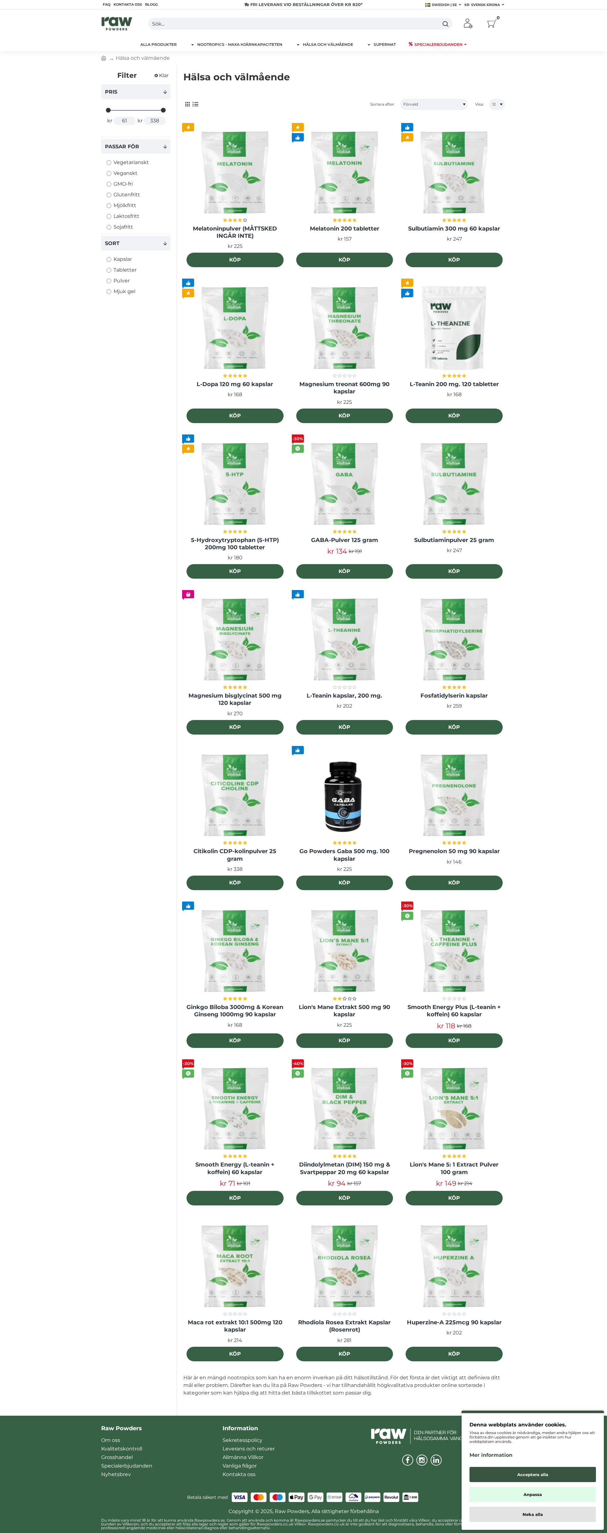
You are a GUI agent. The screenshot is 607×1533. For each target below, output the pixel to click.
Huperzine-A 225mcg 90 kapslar (454, 1322)
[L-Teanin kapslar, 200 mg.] (345, 640)
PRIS (111, 92)
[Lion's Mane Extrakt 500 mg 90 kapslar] (345, 951)
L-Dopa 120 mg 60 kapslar (235, 384)
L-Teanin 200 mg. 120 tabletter (454, 384)
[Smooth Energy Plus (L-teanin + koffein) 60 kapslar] (454, 951)
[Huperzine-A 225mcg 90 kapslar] (454, 1266)
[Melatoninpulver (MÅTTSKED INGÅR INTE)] (235, 173)
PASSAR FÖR (122, 147)
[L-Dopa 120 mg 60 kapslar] (235, 328)
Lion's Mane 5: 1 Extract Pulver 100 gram (454, 1168)
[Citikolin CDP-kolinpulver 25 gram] (235, 796)
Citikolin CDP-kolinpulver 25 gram (234, 855)
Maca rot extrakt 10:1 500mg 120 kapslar (235, 1326)
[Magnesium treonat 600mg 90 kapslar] (345, 328)
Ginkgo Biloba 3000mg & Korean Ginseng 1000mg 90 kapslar (235, 1011)
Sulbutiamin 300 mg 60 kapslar (454, 228)
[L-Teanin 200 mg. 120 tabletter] (454, 328)
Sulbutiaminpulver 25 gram (454, 540)
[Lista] (195, 104)
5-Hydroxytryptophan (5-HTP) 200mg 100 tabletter (235, 544)
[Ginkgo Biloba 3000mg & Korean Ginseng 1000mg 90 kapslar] (235, 951)
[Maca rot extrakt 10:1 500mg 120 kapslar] (235, 1266)
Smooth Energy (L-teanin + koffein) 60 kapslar (234, 1168)
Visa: (479, 104)
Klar (164, 75)
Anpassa (533, 1494)
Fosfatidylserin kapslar (454, 695)
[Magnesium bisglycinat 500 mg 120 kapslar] (235, 640)
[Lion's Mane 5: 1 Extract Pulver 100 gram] (454, 1109)
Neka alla (533, 1514)
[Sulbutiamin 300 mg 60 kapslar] (454, 173)
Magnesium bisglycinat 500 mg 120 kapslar (235, 699)
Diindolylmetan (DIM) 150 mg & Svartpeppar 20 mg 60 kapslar (344, 1168)
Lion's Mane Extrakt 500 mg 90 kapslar (344, 1011)
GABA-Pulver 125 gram (344, 540)
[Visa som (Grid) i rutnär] (187, 104)
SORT (112, 243)
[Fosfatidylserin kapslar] (454, 640)
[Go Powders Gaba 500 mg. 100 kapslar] (345, 796)
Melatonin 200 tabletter (344, 228)
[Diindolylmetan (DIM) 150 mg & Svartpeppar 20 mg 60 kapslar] (345, 1109)
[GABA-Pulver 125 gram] (345, 484)
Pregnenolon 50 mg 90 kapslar (454, 851)
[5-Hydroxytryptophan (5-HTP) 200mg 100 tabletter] (235, 484)
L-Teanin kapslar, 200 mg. (344, 695)
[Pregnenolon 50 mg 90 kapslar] (454, 796)
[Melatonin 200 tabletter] (345, 173)
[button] (235, 260)
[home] (103, 57)
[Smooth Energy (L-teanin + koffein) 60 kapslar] (235, 1109)
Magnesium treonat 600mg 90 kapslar (344, 388)
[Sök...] (445, 24)
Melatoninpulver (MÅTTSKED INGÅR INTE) (235, 232)
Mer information (490, 1455)
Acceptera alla (532, 1474)
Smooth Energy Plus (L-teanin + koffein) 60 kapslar (454, 1011)
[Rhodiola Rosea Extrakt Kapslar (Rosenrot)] (345, 1266)
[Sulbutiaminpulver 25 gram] (454, 484)
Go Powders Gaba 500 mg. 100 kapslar (344, 855)
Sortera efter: (382, 104)
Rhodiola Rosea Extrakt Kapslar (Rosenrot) (344, 1326)
